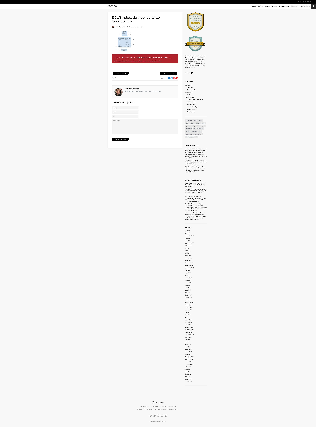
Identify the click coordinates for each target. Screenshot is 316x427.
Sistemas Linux (191, 111)
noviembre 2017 (189, 302)
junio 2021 (187, 240)
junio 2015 (187, 371)
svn (197, 136)
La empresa (190, 87)
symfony (188, 131)
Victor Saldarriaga (120, 26)
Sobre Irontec (188, 85)
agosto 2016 (188, 337)
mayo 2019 (188, 273)
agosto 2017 (188, 310)
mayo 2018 (188, 290)
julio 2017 (187, 312)
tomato (204, 123)
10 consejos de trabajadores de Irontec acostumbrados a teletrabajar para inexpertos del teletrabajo (196, 209)
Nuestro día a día (191, 90)
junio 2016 (187, 342)
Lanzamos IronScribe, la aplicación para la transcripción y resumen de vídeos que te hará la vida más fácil (196, 150)
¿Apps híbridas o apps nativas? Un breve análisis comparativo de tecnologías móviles (195, 192)
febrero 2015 (188, 381)
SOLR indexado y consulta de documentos (136, 19)
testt (198, 126)
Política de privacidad (155, 421)
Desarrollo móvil (191, 102)
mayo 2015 (188, 374)
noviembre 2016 (189, 329)
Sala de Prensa (148, 409)
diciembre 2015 (189, 357)
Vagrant (203, 126)
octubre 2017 (188, 305)
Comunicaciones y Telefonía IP (195, 99)
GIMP (188, 94)
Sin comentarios (139, 26)
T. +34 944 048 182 (156, 406)
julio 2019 (187, 270)
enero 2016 (188, 354)
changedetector (190, 136)
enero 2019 (188, 280)
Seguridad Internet (192, 109)
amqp (193, 126)
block (187, 123)
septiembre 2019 (189, 268)
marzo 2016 (188, 349)
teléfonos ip (200, 128)
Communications (284, 6)
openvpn (188, 126)
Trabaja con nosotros (160, 409)
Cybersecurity (294, 6)
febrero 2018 (188, 297)
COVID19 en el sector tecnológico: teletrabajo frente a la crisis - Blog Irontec (194, 205)
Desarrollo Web (191, 104)
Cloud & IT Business (257, 6)
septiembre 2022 (189, 236)
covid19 (198, 123)
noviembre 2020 (189, 243)
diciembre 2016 (189, 327)
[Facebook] (306, 1)
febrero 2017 (188, 322)
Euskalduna (189, 128)
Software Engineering (271, 6)
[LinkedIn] (301, 1)
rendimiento (189, 120)
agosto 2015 (188, 366)
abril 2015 (187, 376)
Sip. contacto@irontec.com (169, 406)
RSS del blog (188, 72)
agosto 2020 (188, 245)
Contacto (139, 409)
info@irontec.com (144, 406)
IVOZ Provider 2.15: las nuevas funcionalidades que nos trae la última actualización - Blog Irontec (195, 198)
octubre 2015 (188, 361)
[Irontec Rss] (310, 1)
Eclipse (200, 120)
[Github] (308, 1)
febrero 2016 (188, 352)
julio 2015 (187, 369)
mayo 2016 (188, 344)
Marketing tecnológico (192, 107)
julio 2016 (187, 339)
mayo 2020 (188, 250)
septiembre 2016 (189, 334)
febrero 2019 (188, 277)
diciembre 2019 (189, 263)
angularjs (194, 131)
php (194, 128)
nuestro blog (198, 57)
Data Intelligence (305, 6)
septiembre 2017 (189, 307)
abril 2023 (187, 233)
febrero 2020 (188, 258)
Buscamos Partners (174, 409)
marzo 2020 (188, 255)
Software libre (188, 92)
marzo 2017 (188, 319)
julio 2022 (187, 238)
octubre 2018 (188, 282)
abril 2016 (187, 347)
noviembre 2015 (189, 359)
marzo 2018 (188, 295)
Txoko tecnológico (189, 97)
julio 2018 (187, 285)
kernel (195, 120)
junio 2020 (187, 248)
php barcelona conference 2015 (194, 134)
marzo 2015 (188, 379)
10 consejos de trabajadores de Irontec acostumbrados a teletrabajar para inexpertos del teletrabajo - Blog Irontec (195, 214)
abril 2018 (187, 292)
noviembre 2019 (189, 265)
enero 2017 (188, 324)
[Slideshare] (303, 1)
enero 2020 (188, 260)
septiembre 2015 (189, 364)
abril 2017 (187, 317)
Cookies (164, 421)
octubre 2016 (188, 332)
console (192, 123)
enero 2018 (188, 300)
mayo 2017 (188, 315)
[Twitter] (298, 1)
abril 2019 (187, 275)
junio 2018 (187, 287)
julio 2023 (187, 231)
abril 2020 (187, 253)
